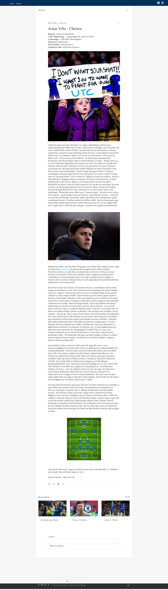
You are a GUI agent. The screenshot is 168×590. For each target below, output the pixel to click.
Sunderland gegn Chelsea (50, 520)
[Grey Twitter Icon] (42, 584)
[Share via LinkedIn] (58, 484)
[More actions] (119, 23)
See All (127, 497)
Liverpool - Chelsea (111, 520)
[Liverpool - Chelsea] (116, 508)
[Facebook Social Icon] (162, 2)
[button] (127, 10)
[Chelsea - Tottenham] (84, 508)
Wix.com (83, 585)
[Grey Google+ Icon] (39, 584)
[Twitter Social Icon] (158, 2)
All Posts (41, 10)
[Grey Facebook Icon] (48, 584)
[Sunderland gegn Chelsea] (52, 508)
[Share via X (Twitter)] (54, 484)
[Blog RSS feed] (67, 581)
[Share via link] (63, 484)
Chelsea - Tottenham (79, 520)
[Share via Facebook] (49, 484)
